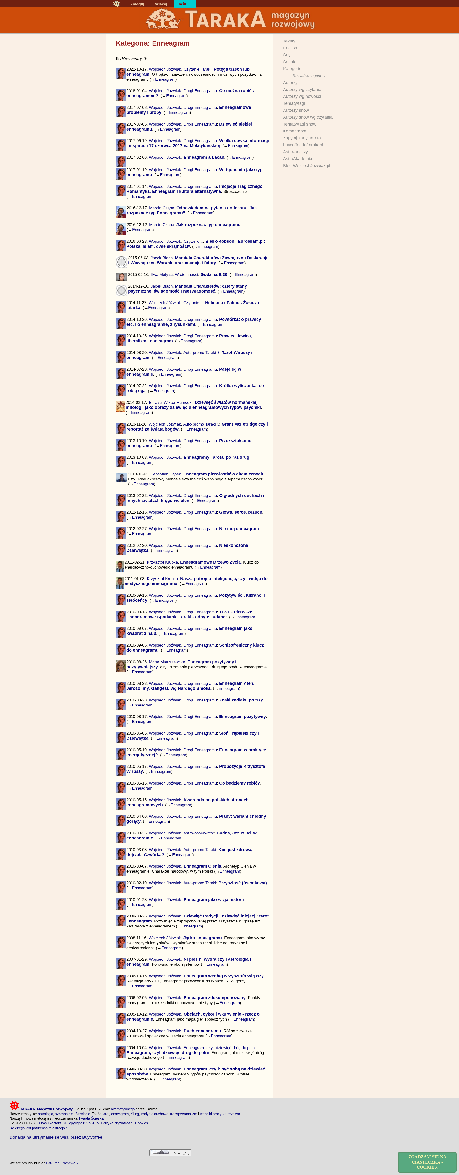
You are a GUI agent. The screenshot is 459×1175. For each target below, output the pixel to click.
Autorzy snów (296, 110)
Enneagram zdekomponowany (215, 997)
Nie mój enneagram (239, 528)
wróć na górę (179, 1153)
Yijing (135, 1114)
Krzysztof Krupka (162, 562)
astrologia (45, 1114)
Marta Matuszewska (167, 661)
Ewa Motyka (162, 274)
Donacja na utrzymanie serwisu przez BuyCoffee (56, 1137)
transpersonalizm (183, 1114)
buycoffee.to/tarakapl (303, 144)
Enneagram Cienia (202, 866)
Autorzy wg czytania (302, 89)
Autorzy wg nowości (302, 96)
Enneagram (165, 79)
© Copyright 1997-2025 (81, 1123)
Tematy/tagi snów (299, 124)
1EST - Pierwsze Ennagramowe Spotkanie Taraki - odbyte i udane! (189, 614)
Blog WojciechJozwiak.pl (306, 165)
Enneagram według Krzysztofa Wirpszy (224, 976)
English (290, 48)
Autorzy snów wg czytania (308, 117)
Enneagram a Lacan (204, 157)
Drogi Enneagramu (200, 90)
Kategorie (292, 68)
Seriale (289, 61)
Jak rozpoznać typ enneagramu (208, 224)
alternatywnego (123, 1109)
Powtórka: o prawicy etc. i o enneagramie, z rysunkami (193, 322)
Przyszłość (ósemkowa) (243, 882)
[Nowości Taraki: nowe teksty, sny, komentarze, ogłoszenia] (116, 4)
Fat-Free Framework (62, 1163)
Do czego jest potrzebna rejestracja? (38, 1128)
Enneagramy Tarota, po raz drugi (217, 457)
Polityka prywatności (117, 1123)
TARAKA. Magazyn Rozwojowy (46, 1109)
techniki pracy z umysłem (220, 1114)
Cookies (141, 1123)
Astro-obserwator (198, 833)
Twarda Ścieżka (91, 1118)
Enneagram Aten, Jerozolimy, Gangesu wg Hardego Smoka (190, 686)
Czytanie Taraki (197, 69)
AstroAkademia (297, 158)
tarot (105, 1114)
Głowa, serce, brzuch (240, 512)
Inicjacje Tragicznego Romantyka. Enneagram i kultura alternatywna (194, 189)
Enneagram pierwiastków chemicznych (223, 474)
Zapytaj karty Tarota (302, 138)
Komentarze (294, 131)
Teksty (289, 41)
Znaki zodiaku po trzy (241, 700)
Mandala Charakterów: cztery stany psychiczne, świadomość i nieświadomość (187, 289)
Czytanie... (193, 241)
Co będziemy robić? (239, 783)
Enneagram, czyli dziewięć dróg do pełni (220, 1047)
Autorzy (290, 82)
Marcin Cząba (161, 207)
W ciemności (186, 274)
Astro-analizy (295, 151)
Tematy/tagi (294, 103)
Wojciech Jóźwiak (165, 69)
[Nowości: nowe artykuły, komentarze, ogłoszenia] (229, 29)
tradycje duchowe (154, 1114)
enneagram (120, 1114)
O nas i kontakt (49, 1123)
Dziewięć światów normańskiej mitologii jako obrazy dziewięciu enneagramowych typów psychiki (193, 405)
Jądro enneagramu (202, 937)
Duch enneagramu (202, 1030)
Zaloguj (137, 4)
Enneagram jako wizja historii (214, 899)
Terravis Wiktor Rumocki (170, 402)
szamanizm (64, 1114)
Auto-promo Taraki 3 (201, 352)
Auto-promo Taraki (199, 849)
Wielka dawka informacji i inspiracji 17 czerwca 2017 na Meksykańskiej (197, 143)
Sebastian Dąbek (166, 474)
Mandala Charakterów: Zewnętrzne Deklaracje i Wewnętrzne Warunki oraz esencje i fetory (198, 260)
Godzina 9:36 (214, 274)
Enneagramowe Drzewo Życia (210, 562)
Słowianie (82, 1114)
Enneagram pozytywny (242, 716)
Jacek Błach (162, 257)
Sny (286, 55)
